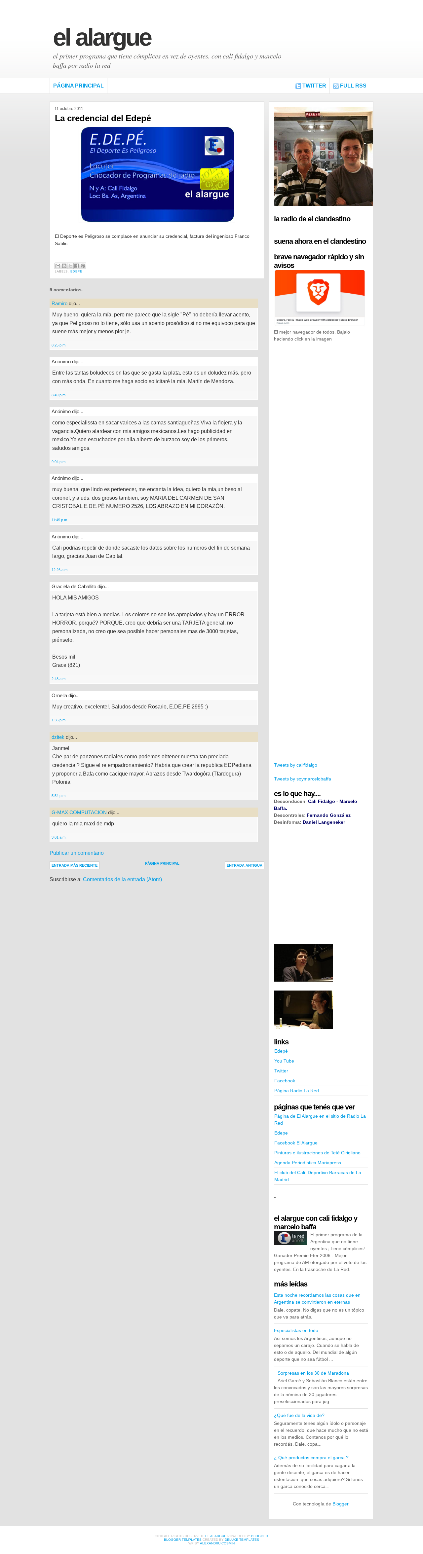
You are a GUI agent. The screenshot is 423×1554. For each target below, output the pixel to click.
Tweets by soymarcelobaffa (302, 778)
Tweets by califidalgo (295, 765)
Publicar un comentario (77, 853)
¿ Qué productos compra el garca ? (311, 1457)
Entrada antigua (244, 865)
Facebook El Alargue (296, 1142)
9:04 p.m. (59, 462)
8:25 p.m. (59, 345)
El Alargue (102, 37)
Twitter (314, 86)
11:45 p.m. (60, 520)
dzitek (58, 737)
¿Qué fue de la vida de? (299, 1415)
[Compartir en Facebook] (76, 266)
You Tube (284, 1061)
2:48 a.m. (59, 679)
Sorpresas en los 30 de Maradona (313, 1373)
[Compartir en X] (70, 266)
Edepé (281, 1051)
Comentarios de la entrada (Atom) (122, 879)
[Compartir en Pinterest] (83, 266)
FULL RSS (353, 86)
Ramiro (59, 303)
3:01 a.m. (59, 837)
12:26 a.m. (60, 570)
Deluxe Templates (242, 1539)
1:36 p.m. (59, 720)
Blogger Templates (183, 1539)
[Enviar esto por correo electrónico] (58, 266)
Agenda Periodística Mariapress (307, 1162)
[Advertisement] (323, 448)
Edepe (76, 271)
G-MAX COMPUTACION (79, 812)
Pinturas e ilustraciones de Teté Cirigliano (317, 1152)
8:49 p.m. (59, 395)
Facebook (284, 1080)
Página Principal (78, 86)
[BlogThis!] (64, 266)
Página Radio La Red (296, 1090)
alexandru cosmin (217, 1543)
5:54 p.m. (59, 796)
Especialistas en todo (296, 1330)
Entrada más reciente (74, 865)
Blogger (340, 1503)
